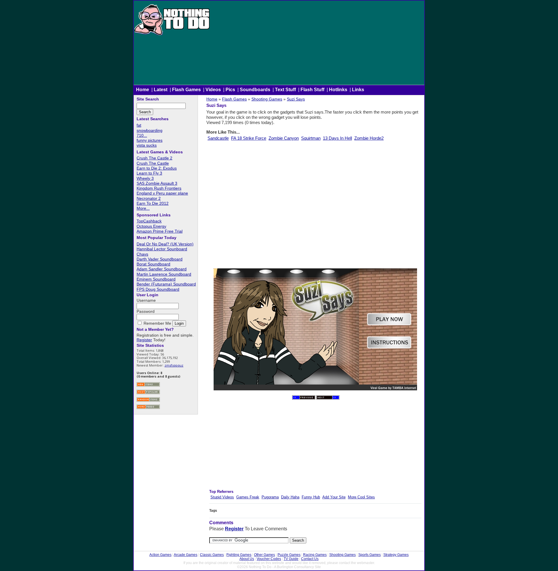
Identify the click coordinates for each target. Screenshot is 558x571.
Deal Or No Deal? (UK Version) (165, 244)
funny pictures (149, 140)
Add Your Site (334, 497)
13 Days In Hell (337, 138)
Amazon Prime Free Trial (160, 231)
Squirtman (311, 138)
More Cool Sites (361, 497)
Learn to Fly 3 (149, 173)
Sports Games (369, 555)
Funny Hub (311, 497)
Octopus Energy (151, 226)
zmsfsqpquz (173, 365)
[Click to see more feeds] (148, 408)
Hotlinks (338, 89)
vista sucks (147, 145)
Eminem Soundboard (156, 279)
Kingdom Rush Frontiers (159, 188)
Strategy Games (396, 555)
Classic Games (212, 555)
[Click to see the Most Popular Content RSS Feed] (148, 393)
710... (142, 135)
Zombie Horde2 (369, 138)
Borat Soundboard (153, 264)
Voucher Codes (269, 559)
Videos (213, 89)
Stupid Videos (222, 497)
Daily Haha (290, 497)
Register (234, 528)
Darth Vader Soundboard (160, 259)
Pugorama (270, 497)
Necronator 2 (149, 198)
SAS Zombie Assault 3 (157, 183)
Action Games (160, 555)
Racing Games (315, 555)
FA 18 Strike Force (248, 138)
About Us (246, 559)
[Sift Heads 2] (327, 398)
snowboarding (149, 130)
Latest (160, 89)
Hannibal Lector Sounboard (162, 249)
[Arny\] (303, 398)
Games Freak (247, 497)
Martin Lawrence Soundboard (164, 274)
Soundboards (255, 89)
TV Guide (291, 559)
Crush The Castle (153, 163)
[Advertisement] (317, 44)
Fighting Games (238, 555)
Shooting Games (266, 99)
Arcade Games (185, 555)
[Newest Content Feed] (148, 385)
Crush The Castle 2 (154, 158)
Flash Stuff (312, 89)
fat (139, 125)
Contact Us (310, 559)
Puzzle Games (289, 555)
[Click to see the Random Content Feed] (148, 400)
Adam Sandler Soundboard (162, 269)
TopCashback (149, 221)
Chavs (142, 254)
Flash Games (186, 89)
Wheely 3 (145, 178)
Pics (230, 89)
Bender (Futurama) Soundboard (166, 284)
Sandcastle (218, 138)
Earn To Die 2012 (153, 203)
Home (142, 89)
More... (143, 208)
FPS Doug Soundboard (158, 289)
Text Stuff (285, 89)
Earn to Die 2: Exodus (157, 168)
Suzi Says (296, 99)
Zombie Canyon (284, 138)
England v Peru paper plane (162, 193)
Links (358, 89)
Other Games (264, 555)
